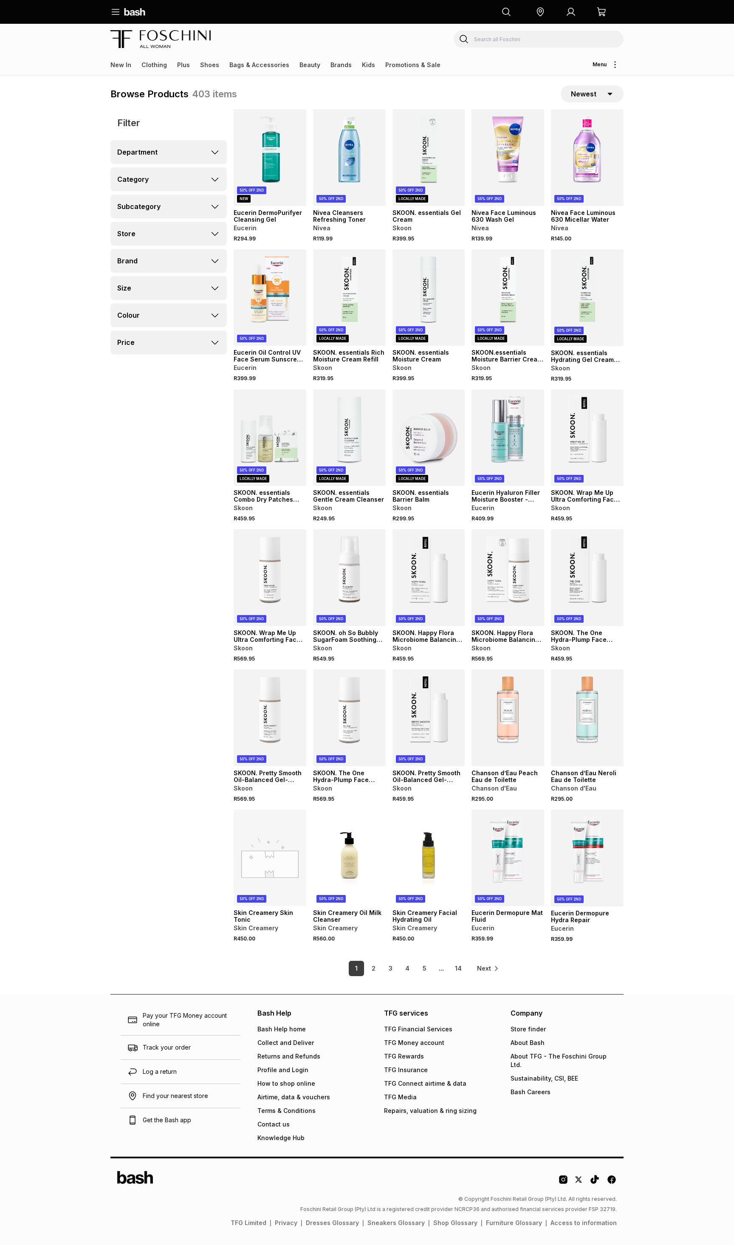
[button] (540, 12)
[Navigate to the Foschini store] (160, 39)
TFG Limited (248, 1222)
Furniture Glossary (514, 1222)
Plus (183, 64)
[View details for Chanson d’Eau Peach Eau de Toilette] (507, 717)
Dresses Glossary (332, 1222)
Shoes (209, 64)
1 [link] (356, 968)
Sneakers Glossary (396, 1222)
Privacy (286, 1222)
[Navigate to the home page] (134, 12)
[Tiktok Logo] (595, 1182)
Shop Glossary (455, 1222)
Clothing (154, 64)
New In (120, 64)
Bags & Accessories (259, 64)
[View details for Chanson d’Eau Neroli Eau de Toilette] (587, 717)
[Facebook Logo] (612, 1182)
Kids (368, 64)
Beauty (309, 64)
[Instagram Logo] (563, 1182)
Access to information (583, 1222)
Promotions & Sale (412, 64)
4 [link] (407, 968)
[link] (488, 968)
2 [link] (373, 968)
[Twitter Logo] (579, 1182)
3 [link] (390, 968)
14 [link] (458, 968)
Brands (341, 64)
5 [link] (424, 968)
